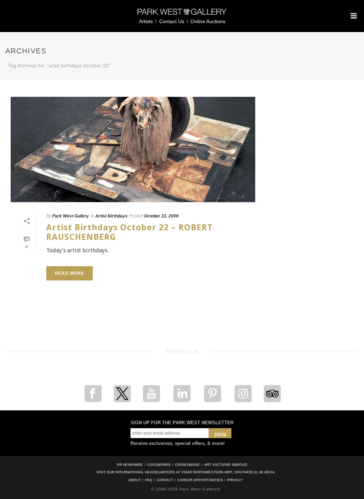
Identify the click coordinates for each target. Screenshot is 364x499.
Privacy (235, 480)
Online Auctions (208, 21)
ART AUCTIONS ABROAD (225, 465)
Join (220, 434)
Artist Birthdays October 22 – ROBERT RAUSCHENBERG (129, 232)
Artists (146, 21)
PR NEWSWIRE (130, 465)
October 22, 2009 (161, 216)
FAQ (148, 480)
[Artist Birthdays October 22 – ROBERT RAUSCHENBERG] (133, 149)
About (134, 480)
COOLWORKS (159, 465)
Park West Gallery (70, 216)
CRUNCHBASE (187, 465)
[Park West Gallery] (182, 14)
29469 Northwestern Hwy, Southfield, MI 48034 (228, 472)
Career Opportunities (200, 480)
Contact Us (171, 21)
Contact (164, 480)
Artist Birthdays (111, 216)
